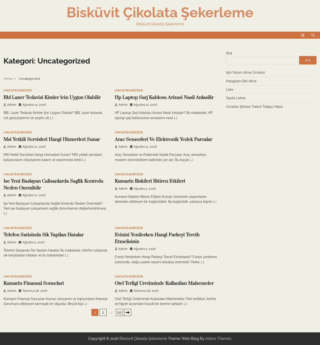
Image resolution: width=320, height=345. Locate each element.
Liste (229, 89)
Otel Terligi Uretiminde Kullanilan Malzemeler (164, 283)
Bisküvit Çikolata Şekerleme (160, 12)
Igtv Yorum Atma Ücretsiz (245, 72)
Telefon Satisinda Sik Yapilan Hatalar (44, 235)
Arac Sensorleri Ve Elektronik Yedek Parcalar (163, 139)
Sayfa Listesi (236, 98)
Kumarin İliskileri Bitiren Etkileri (150, 181)
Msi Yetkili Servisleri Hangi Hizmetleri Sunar (52, 139)
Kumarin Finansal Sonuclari (34, 283)
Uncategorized (18, 90)
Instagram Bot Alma (241, 81)
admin (11, 104)
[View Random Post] (302, 35)
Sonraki (127, 312)
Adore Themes (218, 338)
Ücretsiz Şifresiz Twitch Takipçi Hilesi (254, 107)
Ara (229, 53)
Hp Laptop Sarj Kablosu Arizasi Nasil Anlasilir (164, 97)
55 (119, 312)
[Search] (312, 35)
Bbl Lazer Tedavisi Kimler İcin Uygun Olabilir (52, 97)
